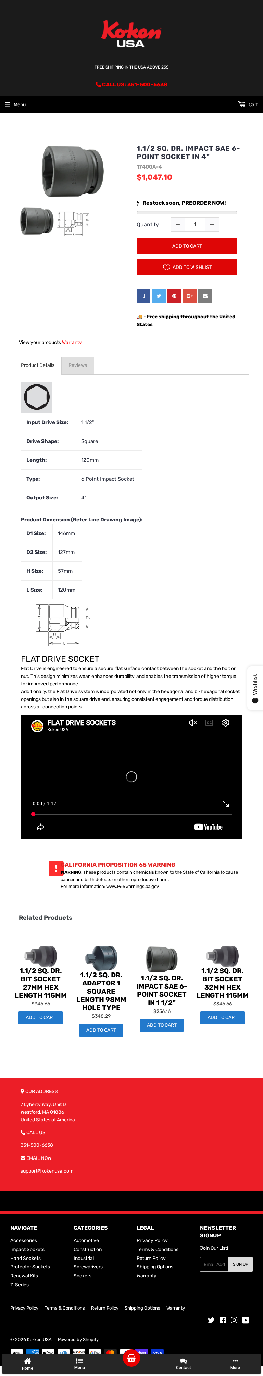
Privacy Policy (152, 1240)
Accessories (23, 1240)
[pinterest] (174, 296)
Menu (20, 105)
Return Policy (151, 1258)
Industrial (84, 1258)
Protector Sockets (30, 1267)
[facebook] (143, 296)
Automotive (86, 1240)
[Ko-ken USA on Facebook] (222, 1321)
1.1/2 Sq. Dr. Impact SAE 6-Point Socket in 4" (188, 152)
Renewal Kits (24, 1276)
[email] (205, 296)
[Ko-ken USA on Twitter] (211, 1321)
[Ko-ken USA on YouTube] (245, 1321)
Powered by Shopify (78, 1339)
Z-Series (19, 1285)
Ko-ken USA (39, 1339)
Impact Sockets (27, 1249)
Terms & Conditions (157, 1249)
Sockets (82, 1276)
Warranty (72, 342)
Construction (88, 1249)
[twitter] (159, 296)
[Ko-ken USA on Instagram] (234, 1321)
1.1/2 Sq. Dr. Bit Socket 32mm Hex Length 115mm (223, 983)
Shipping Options (155, 1267)
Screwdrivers (88, 1267)
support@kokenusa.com (47, 1171)
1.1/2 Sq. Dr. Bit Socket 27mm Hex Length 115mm (41, 983)
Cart (253, 105)
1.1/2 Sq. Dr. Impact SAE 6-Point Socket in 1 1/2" (162, 990)
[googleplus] (190, 296)
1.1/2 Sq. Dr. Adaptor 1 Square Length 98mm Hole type (101, 991)
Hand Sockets (25, 1258)
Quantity (148, 224)
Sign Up (240, 1264)
